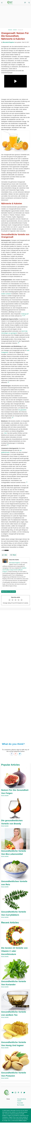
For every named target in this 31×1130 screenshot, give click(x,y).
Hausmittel (20, 1103)
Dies (5, 433)
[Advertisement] (15, 675)
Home (8, 1099)
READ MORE (5, 795)
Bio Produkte (20, 1105)
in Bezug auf (24, 314)
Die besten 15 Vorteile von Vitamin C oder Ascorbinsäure (14, 951)
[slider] (15, 600)
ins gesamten (22, 410)
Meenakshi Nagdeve (8, 42)
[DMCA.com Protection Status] (5, 550)
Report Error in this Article (8, 591)
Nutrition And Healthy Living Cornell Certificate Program (14, 569)
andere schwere (6, 294)
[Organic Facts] (10, 3)
